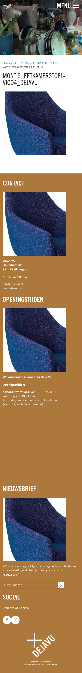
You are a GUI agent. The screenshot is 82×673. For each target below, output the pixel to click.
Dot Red (55, 665)
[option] (41, 27)
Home (6, 63)
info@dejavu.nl (13, 284)
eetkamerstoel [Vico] (45, 63)
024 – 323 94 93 (16, 277)
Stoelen (26, 63)
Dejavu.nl (35, 662)
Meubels (15, 63)
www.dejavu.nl (12, 288)
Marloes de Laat (38, 665)
